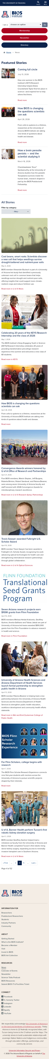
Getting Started (7, 938)
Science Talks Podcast (10, 977)
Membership (24, 30)
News (3, 967)
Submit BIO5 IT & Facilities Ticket (15, 984)
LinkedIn (7, 1007)
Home (8, 52)
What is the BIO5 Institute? (12, 942)
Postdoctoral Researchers (12, 916)
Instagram (8, 1003)
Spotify (7, 1010)
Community (6, 926)
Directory (24, 45)
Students (5, 919)
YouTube (7, 1013)
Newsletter (24, 38)
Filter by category (8, 207)
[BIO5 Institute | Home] (12, 14)
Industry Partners (8, 923)
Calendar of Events (9, 971)
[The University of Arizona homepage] (14, 3)
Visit (3, 949)
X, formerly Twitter (11, 1000)
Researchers (6, 913)
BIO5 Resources (8, 981)
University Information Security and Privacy (24, 1051)
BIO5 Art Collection (9, 955)
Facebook (8, 996)
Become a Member (9, 945)
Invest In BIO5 (7, 952)
